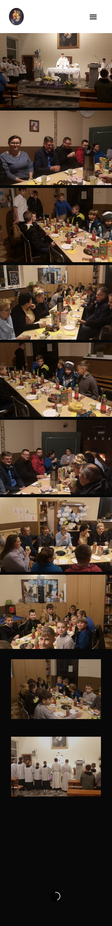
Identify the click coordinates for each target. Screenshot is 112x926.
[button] (93, 16)
